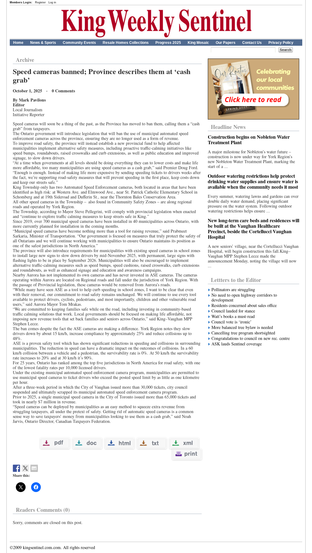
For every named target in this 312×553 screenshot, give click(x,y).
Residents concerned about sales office (244, 305)
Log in (52, 2)
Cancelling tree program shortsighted (243, 332)
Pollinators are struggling (233, 289)
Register (40, 2)
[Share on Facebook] (16, 468)
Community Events (79, 43)
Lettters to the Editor (236, 280)
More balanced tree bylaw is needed (242, 327)
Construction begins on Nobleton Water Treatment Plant (249, 139)
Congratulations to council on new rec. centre (250, 338)
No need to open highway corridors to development (244, 297)
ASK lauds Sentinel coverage (236, 343)
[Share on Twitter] (25, 468)
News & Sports (43, 43)
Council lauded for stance (233, 311)
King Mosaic (198, 43)
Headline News (228, 127)
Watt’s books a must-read (233, 316)
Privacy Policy (280, 43)
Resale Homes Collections (126, 43)
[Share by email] (34, 468)
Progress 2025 (168, 43)
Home (18, 43)
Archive (25, 60)
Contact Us (252, 43)
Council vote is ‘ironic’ (231, 321)
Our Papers (226, 43)
